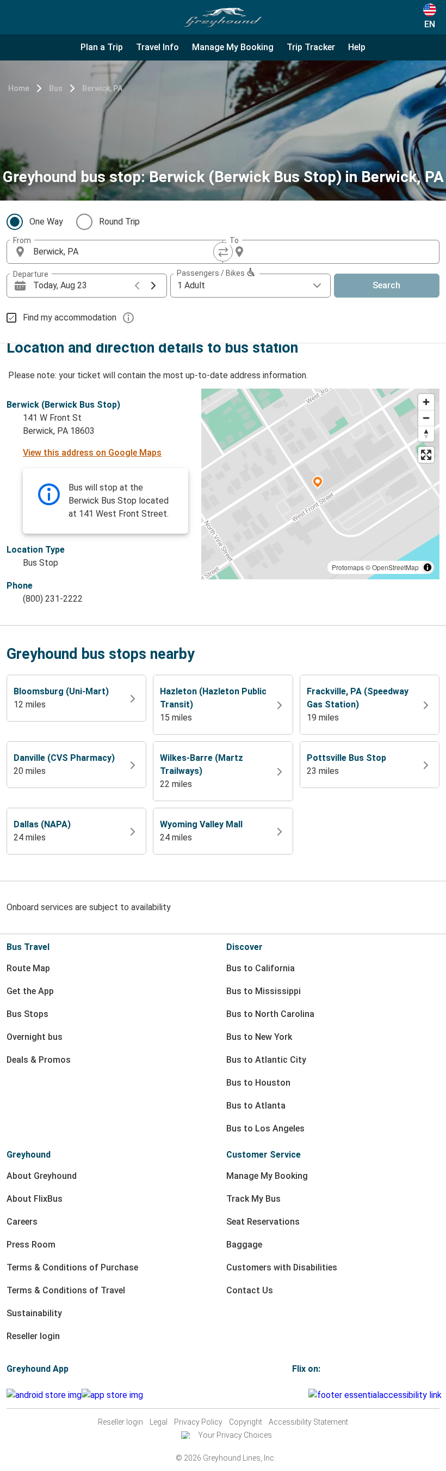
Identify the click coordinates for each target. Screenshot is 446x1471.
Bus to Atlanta (256, 1105)
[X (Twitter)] (306, 1395)
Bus (56, 88)
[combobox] (124, 251)
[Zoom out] (426, 418)
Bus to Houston (258, 1082)
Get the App (30, 991)
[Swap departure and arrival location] (223, 252)
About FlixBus (35, 1199)
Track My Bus (253, 1199)
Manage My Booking (267, 1176)
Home (18, 88)
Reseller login (33, 1336)
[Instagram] (297, 1395)
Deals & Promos (39, 1060)
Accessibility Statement (308, 1422)
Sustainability (34, 1313)
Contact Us (249, 1290)
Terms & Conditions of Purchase (72, 1267)
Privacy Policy (198, 1422)
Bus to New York (259, 1037)
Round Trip (119, 221)
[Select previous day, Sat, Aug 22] (137, 285)
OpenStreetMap (395, 567)
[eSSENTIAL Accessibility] (377, 1395)
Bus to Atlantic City (266, 1060)
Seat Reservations (263, 1221)
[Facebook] (293, 1395)
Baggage (244, 1244)
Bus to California (260, 968)
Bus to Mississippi (263, 991)
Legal (159, 1422)
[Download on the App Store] (112, 1395)
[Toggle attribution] (427, 567)
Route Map (28, 968)
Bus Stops (27, 1014)
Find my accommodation (69, 317)
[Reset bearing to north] (426, 433)
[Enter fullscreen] (426, 455)
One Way (46, 221)
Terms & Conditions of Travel (66, 1290)
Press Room (31, 1244)
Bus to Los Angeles (265, 1128)
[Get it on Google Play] (44, 1395)
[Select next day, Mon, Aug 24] (153, 285)
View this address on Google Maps (92, 452)
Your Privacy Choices (235, 1435)
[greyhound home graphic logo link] (223, 17)
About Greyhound (42, 1176)
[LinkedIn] (303, 1395)
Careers (22, 1221)
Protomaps (348, 567)
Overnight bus (35, 1037)
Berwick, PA (102, 88)
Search (386, 285)
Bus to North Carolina (270, 1014)
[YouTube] (300, 1395)
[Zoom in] (426, 402)
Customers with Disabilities (281, 1267)
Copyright (245, 1422)
